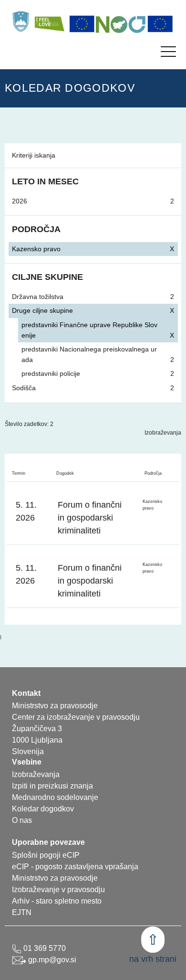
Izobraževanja (163, 432)
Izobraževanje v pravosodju (58, 889)
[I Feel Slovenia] (49, 21)
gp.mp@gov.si (51, 960)
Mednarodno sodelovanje (55, 797)
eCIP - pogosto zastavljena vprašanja (75, 867)
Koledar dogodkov (43, 809)
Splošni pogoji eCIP (46, 855)
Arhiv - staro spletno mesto (57, 901)
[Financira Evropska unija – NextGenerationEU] (160, 23)
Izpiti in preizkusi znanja (52, 786)
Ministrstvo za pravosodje (55, 878)
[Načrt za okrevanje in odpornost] (121, 23)
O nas (22, 820)
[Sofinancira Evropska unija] (82, 23)
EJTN (21, 912)
